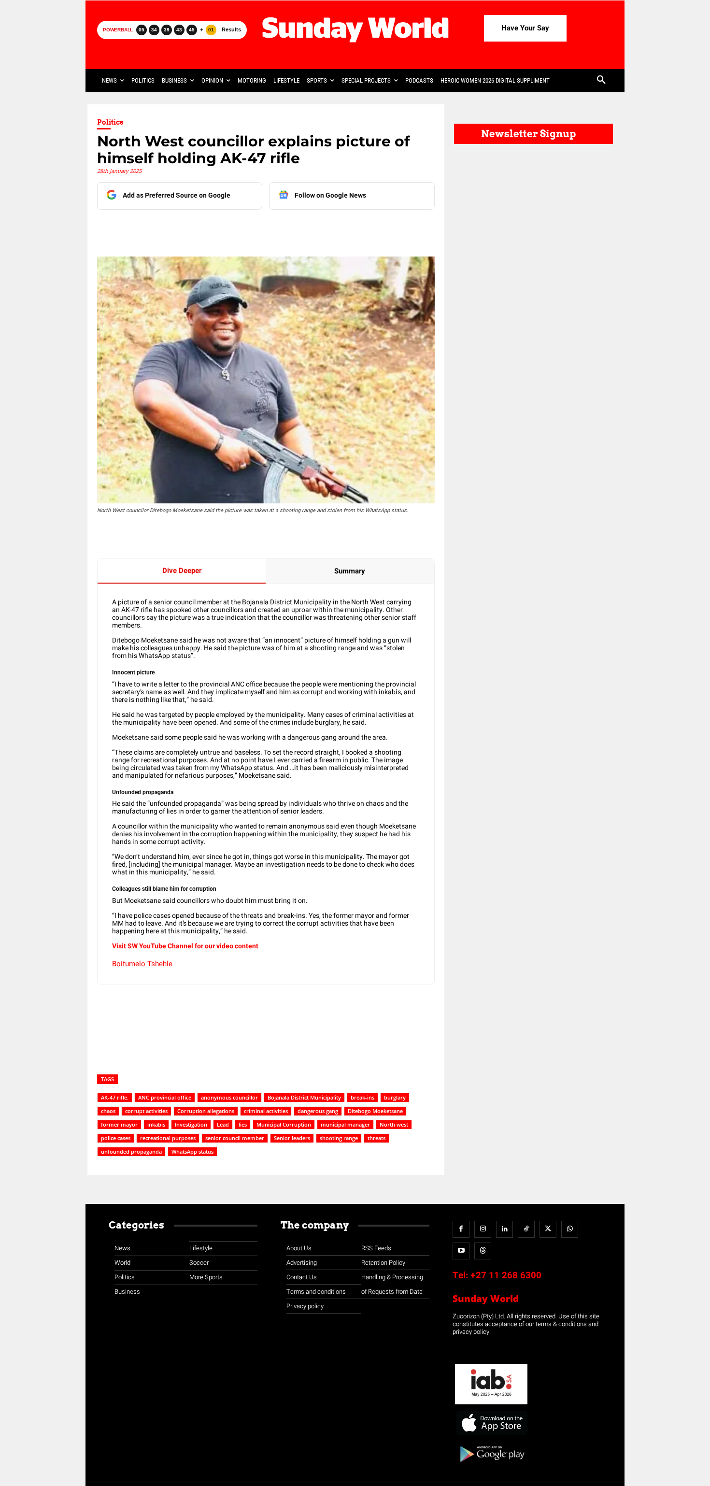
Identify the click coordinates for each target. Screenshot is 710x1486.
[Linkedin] (187, 229)
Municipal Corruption (283, 1124)
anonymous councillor (229, 1097)
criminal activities (266, 1110)
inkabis (156, 1124)
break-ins (362, 1097)
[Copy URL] (276, 229)
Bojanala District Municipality (304, 1097)
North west (394, 1124)
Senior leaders (292, 1138)
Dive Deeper (181, 570)
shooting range (339, 1138)
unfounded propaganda (131, 1151)
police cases (115, 1138)
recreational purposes (168, 1138)
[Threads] (482, 1251)
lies (243, 1124)
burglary (395, 1097)
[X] (209, 229)
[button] (601, 80)
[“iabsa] (491, 1404)
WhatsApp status (192, 1151)
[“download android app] (491, 1465)
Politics (110, 122)
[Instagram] (482, 1229)
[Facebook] (165, 229)
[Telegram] (231, 229)
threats (376, 1138)
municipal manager (345, 1124)
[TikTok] (526, 1229)
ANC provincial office (164, 1097)
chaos (108, 1110)
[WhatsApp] (254, 229)
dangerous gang (318, 1110)
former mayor (119, 1124)
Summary (349, 571)
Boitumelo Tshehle (142, 963)
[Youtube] (461, 1251)
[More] (299, 229)
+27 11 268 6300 (505, 1275)
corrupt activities (146, 1110)
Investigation (191, 1124)
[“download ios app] (491, 1435)
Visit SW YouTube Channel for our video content (185, 946)
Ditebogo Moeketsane (375, 1110)
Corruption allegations (205, 1110)
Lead (223, 1124)
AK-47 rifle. (114, 1097)
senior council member (234, 1138)
